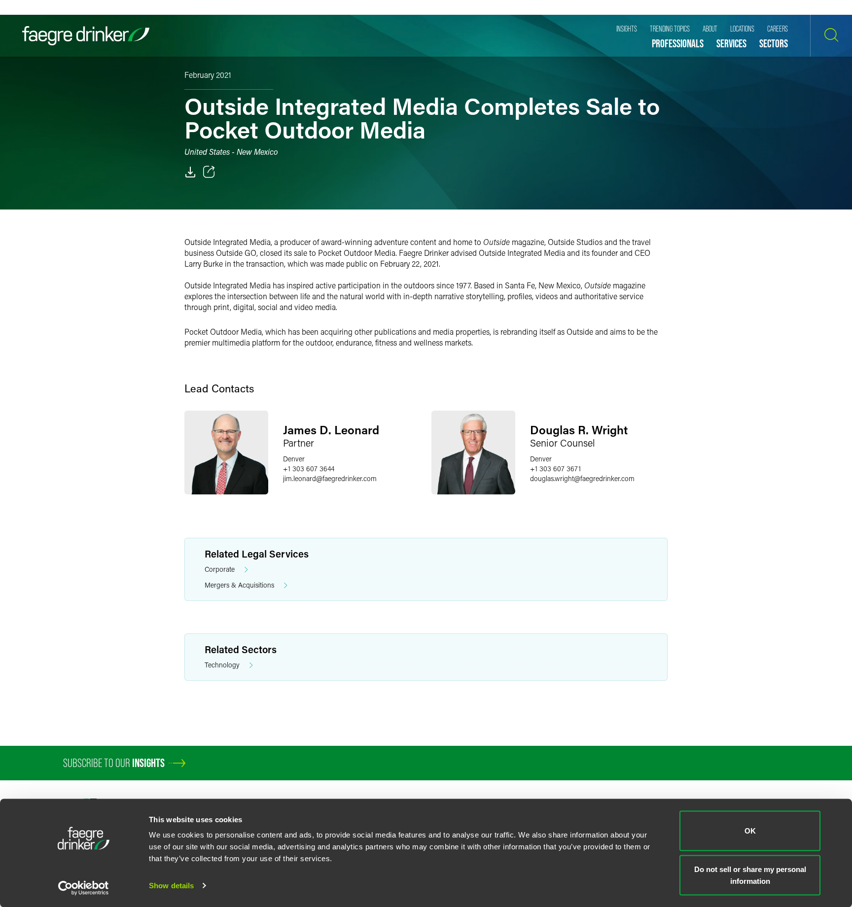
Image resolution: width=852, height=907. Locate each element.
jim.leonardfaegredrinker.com (330, 478)
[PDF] (190, 172)
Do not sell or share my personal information (750, 875)
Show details (171, 885)
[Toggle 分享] (209, 172)
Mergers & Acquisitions (239, 585)
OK (750, 831)
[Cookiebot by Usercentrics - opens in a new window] (83, 887)
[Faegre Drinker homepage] (85, 35)
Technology (222, 664)
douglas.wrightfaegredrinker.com (582, 478)
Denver (294, 458)
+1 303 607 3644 (308, 468)
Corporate (220, 569)
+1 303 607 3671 (555, 468)
